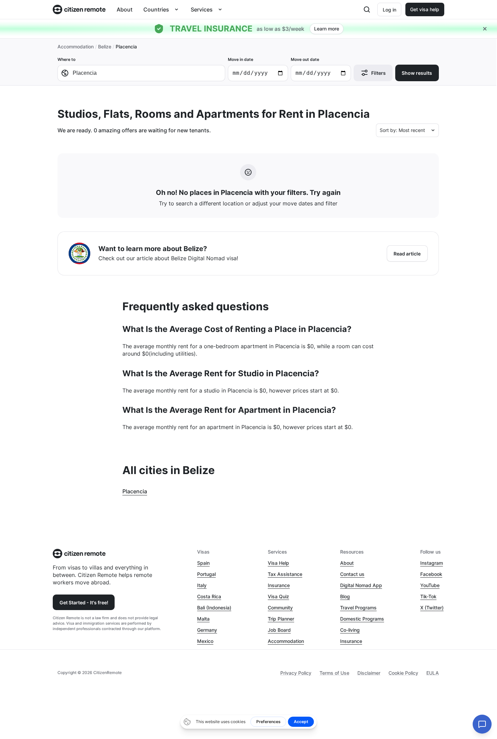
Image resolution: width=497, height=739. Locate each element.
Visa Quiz (278, 596)
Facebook (431, 574)
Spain (203, 563)
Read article (407, 253)
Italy (202, 585)
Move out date (305, 59)
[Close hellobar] (485, 29)
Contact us (352, 574)
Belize (104, 46)
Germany (207, 630)
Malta (203, 619)
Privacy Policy (295, 673)
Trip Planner (281, 619)
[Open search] (367, 9)
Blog (345, 596)
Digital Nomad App (361, 585)
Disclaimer (368, 673)
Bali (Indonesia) (214, 607)
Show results (417, 73)
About (125, 9)
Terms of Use (334, 673)
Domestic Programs (362, 619)
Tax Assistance (285, 574)
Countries (156, 9)
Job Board (279, 630)
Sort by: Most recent (402, 130)
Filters (378, 73)
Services (202, 9)
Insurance (279, 585)
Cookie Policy (403, 673)
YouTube (430, 585)
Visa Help (278, 563)
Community (280, 607)
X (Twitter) (432, 607)
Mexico (205, 641)
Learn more (326, 28)
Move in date (240, 59)
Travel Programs (358, 607)
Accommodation (75, 46)
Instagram (431, 563)
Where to (66, 59)
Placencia (134, 491)
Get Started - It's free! (84, 602)
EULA (432, 673)
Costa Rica (209, 596)
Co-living (350, 630)
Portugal (206, 574)
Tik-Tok (428, 596)
